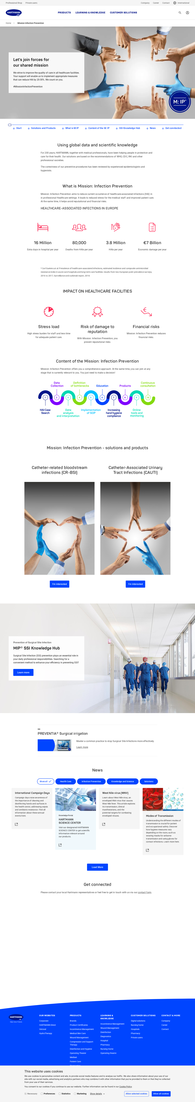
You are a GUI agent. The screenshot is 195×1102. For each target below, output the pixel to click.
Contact (166, 3)
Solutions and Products (43, 128)
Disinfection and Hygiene (81, 1049)
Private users (31, 3)
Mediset (73, 1057)
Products (64, 12)
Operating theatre (108, 1053)
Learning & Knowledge (90, 12)
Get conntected (173, 128)
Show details (96, 1094)
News (153, 128)
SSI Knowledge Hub (129, 128)
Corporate (43, 1021)
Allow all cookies (161, 1094)
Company (145, 3)
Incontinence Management (82, 1029)
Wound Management (79, 1037)
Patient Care (75, 1061)
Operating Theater (78, 1053)
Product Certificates (79, 1025)
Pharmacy (105, 1045)
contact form (144, 892)
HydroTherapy (45, 1033)
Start (19, 128)
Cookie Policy (125, 1087)
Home (8, 23)
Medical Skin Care (78, 1033)
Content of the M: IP (98, 128)
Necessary (32, 1094)
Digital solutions (138, 1021)
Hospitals (135, 1029)
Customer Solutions (123, 12)
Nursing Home (106, 1049)
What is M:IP (72, 128)
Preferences (49, 1094)
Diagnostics (105, 1036)
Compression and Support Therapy (81, 1043)
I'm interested (59, 584)
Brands (73, 1021)
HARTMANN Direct (47, 1025)
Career (156, 3)
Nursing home (137, 1025)
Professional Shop (14, 3)
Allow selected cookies (136, 1094)
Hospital (104, 1040)
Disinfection (105, 1032)
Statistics (66, 1094)
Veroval (42, 1029)
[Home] (13, 12)
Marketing (81, 1094)
